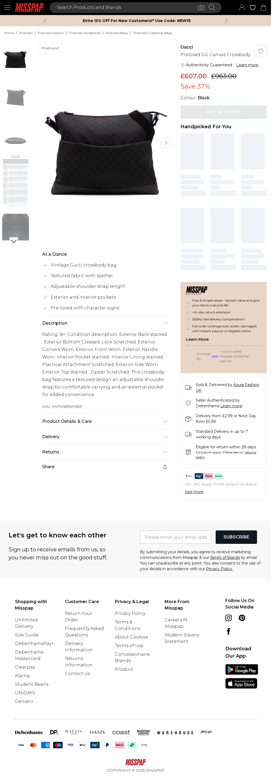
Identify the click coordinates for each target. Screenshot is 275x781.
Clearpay (25, 667)
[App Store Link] (241, 676)
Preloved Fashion (51, 33)
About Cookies (131, 637)
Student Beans (31, 684)
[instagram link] (228, 618)
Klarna (22, 675)
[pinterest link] (242, 618)
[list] (104, 143)
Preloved (25, 33)
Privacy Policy (130, 613)
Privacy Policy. (219, 568)
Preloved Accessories (85, 33)
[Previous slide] (45, 20)
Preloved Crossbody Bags (152, 33)
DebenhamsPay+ (34, 643)
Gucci (186, 47)
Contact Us (77, 673)
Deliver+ (24, 701)
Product (124, 669)
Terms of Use (129, 645)
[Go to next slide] (166, 142)
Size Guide (26, 634)
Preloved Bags (117, 33)
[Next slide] (226, 20)
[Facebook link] (228, 631)
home (9, 33)
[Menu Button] (7, 7)
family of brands (225, 557)
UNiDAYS (25, 692)
